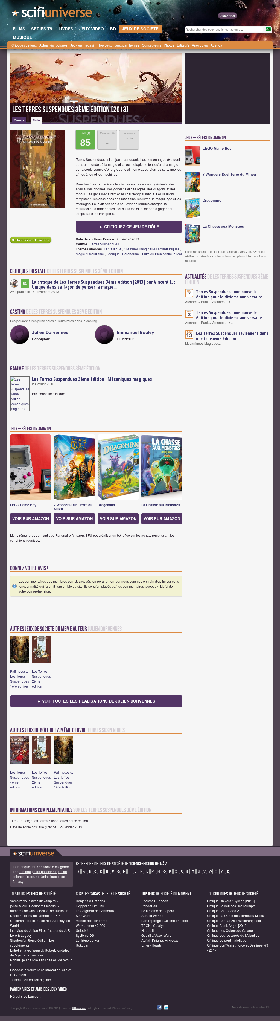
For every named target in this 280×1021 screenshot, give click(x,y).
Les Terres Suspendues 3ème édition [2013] (70, 110)
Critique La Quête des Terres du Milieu (235, 915)
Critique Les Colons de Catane (230, 930)
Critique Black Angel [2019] (227, 925)
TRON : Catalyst (153, 925)
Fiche (36, 120)
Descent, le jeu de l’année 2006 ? (35, 915)
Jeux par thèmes (127, 45)
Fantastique (112, 248)
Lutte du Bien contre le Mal (162, 253)
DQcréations (79, 1008)
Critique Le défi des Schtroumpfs (231, 905)
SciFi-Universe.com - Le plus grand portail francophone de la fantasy (52, 14)
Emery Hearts (151, 945)
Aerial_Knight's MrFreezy (160, 940)
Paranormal (131, 253)
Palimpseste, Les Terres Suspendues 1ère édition (19, 678)
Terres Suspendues (104, 244)
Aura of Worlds (152, 915)
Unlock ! (82, 930)
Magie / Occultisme (90, 253)
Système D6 (85, 935)
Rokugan (82, 945)
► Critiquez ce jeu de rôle (129, 226)
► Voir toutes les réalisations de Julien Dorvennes (96, 701)
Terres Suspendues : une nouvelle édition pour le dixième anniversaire (229, 294)
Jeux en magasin (83, 45)
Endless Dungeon (154, 900)
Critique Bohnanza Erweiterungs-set (234, 920)
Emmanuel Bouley (135, 332)
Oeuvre (19, 120)
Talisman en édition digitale (30, 979)
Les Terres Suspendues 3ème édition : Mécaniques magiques (92, 379)
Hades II (147, 930)
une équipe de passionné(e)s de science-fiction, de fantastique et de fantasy (40, 876)
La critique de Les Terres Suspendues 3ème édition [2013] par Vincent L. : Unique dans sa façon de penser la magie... (103, 284)
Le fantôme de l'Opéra (157, 910)
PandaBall (149, 905)
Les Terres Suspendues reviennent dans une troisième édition (232, 335)
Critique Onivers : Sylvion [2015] (231, 900)
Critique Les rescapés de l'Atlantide (233, 935)
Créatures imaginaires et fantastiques (151, 248)
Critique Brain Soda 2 (223, 910)
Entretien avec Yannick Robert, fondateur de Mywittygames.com (40, 952)
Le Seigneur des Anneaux (95, 910)
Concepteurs (151, 45)
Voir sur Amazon (30, 518)
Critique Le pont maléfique (226, 940)
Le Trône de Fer (87, 940)
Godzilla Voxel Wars (156, 935)
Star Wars (83, 915)
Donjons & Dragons (90, 900)
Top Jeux (105, 45)
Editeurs (183, 45)
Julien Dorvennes (50, 332)
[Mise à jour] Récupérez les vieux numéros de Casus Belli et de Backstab (39, 908)
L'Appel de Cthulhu (90, 905)
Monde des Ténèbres (91, 920)
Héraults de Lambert (25, 996)
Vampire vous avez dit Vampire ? (34, 900)
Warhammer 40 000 (90, 925)
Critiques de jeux (24, 45)
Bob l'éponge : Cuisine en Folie (164, 920)
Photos (169, 45)
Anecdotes (200, 45)
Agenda (216, 45)
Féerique (113, 253)
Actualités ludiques (53, 45)
